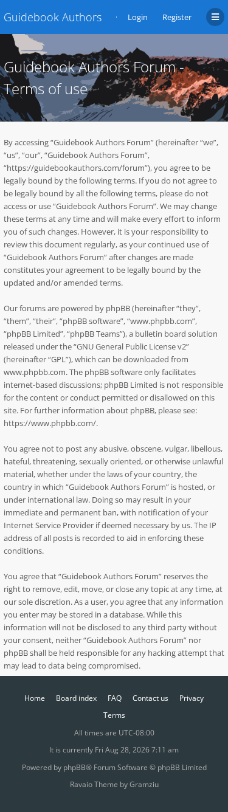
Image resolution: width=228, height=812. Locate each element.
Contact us (150, 698)
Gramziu (144, 784)
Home (34, 698)
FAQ (115, 698)
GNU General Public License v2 (131, 346)
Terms (114, 715)
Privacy (191, 698)
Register (177, 17)
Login (138, 17)
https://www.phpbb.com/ (50, 423)
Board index (76, 698)
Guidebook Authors (53, 17)
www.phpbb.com (35, 371)
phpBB (74, 767)
